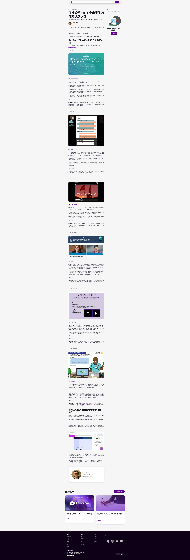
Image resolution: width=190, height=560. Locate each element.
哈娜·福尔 (73, 149)
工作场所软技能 (92, 153)
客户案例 (82, 538)
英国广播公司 (74, 204)
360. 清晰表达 (74, 322)
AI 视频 (68, 538)
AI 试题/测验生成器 (70, 539)
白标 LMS (68, 544)
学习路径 (83, 403)
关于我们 (95, 536)
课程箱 (91, 419)
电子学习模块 (77, 162)
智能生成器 (73, 381)
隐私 (95, 539)
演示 (81, 541)
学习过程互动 (93, 32)
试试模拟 (70, 99)
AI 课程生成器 (69, 536)
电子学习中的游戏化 (73, 81)
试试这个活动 (71, 168)
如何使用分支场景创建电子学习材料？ (113, 12)
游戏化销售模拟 (74, 78)
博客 (81, 536)
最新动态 (82, 544)
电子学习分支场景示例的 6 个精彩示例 (113, 11)
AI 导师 (68, 541)
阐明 (72, 261)
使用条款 (95, 541)
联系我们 (95, 538)
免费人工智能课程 (84, 539)
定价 (97, 2)
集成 (68, 546)
